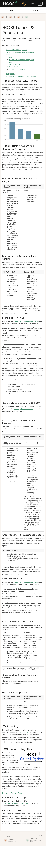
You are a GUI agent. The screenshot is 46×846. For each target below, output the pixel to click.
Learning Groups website (23, 409)
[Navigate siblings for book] (7, 17)
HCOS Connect (24, 732)
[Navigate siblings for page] (22, 17)
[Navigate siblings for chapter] (15, 17)
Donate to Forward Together (13, 793)
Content (34, 10)
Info (11, 10)
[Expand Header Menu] (40, 4)
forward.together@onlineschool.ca (16, 803)
